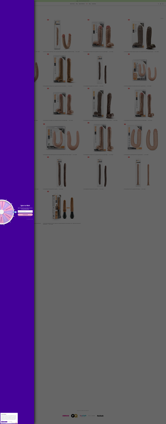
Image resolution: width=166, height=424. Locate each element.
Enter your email (23, 211)
